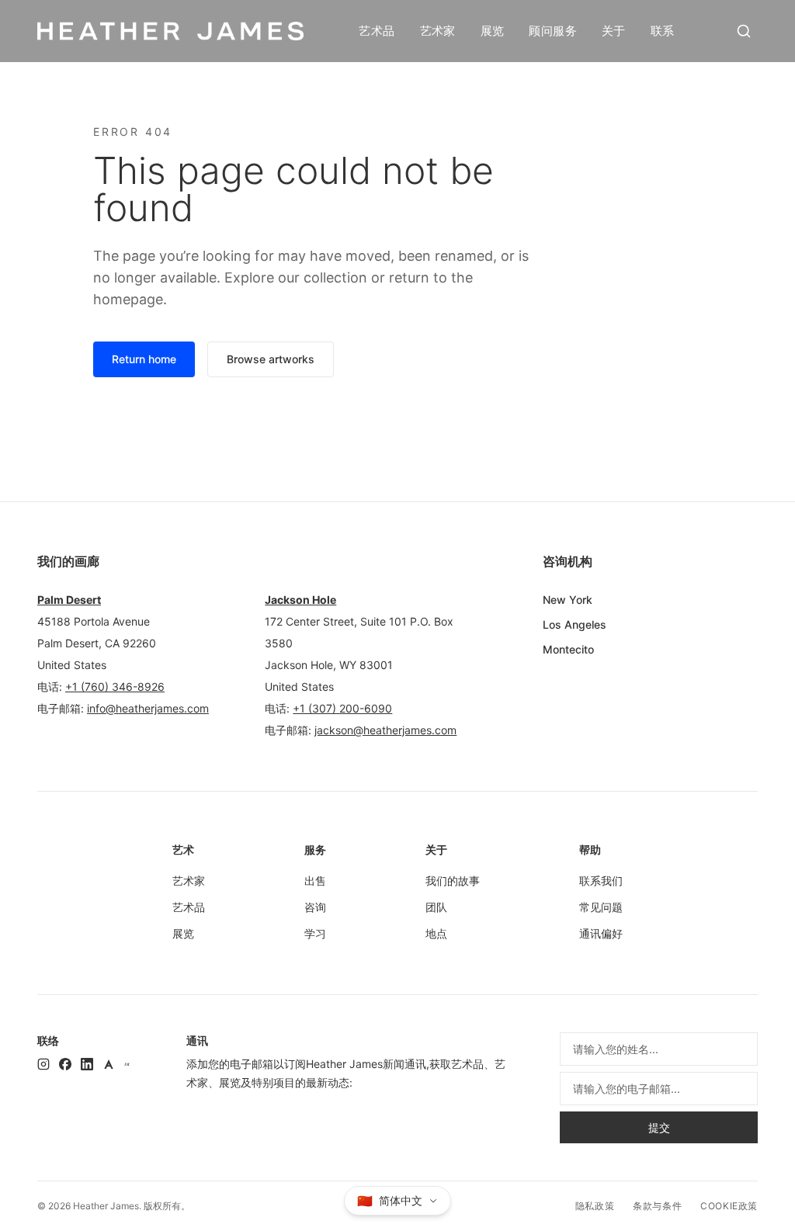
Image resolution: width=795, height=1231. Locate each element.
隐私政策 (594, 1206)
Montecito (568, 649)
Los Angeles (574, 624)
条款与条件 (657, 1206)
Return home (144, 359)
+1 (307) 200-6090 (342, 708)
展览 (493, 30)
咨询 (315, 907)
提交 (659, 1127)
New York (567, 599)
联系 (663, 30)
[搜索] (744, 31)
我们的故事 (452, 880)
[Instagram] (43, 1064)
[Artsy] (108, 1064)
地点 (436, 933)
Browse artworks (270, 359)
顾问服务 (553, 30)
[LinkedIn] (87, 1064)
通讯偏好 (601, 933)
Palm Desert (69, 599)
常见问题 (601, 907)
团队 (436, 907)
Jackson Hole (300, 599)
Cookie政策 (729, 1206)
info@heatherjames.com (148, 708)
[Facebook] (65, 1064)
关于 (614, 30)
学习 (315, 933)
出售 (315, 880)
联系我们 (601, 880)
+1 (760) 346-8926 (115, 686)
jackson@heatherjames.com (385, 730)
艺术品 (376, 30)
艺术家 (438, 30)
